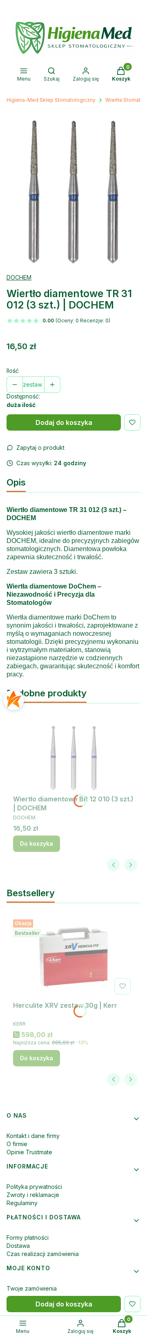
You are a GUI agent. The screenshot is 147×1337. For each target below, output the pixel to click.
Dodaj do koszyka (64, 422)
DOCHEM (19, 277)
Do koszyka (36, 843)
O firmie (17, 1143)
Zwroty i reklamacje (33, 1194)
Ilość (13, 370)
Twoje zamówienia (32, 1288)
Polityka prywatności (34, 1186)
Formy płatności (28, 1237)
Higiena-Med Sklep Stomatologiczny (51, 100)
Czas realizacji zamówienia (43, 1253)
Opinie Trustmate (29, 1152)
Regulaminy (22, 1202)
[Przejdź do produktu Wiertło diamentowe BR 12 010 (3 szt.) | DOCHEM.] (73, 750)
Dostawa (18, 1245)
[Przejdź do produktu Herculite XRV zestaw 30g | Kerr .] (73, 957)
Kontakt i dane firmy (33, 1135)
